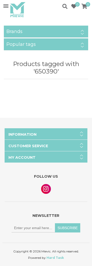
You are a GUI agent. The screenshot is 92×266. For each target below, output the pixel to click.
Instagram (46, 189)
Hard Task (55, 258)
